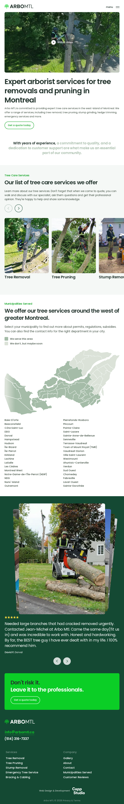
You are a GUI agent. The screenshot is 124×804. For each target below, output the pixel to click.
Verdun (67, 466)
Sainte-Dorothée (73, 486)
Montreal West (14, 470)
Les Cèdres (11, 466)
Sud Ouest (69, 470)
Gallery (68, 758)
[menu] (117, 7)
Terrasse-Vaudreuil (75, 443)
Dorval (8, 435)
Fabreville (69, 478)
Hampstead (12, 439)
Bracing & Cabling (18, 777)
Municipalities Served (77, 772)
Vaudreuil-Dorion (73, 451)
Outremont (11, 486)
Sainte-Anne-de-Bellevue (79, 435)
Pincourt (68, 424)
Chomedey (70, 474)
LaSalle (9, 462)
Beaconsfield (13, 424)
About (67, 763)
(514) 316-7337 (17, 738)
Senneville (69, 439)
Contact (69, 768)
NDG (7, 478)
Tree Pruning (14, 763)
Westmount (70, 459)
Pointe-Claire (71, 428)
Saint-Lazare (71, 431)
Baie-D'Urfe (11, 420)
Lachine (9, 459)
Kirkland (9, 455)
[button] (17, 208)
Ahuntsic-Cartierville (76, 462)
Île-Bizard (10, 447)
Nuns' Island (12, 482)
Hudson (9, 443)
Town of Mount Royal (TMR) (80, 447)
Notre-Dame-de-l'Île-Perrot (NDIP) (26, 474)
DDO (7, 431)
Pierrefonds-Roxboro (76, 420)
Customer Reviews (76, 777)
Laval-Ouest (70, 482)
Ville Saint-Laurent (74, 455)
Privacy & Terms (71, 800)
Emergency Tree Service (22, 772)
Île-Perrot (10, 451)
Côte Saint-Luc (14, 428)
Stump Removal (16, 768)
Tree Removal (15, 758)
